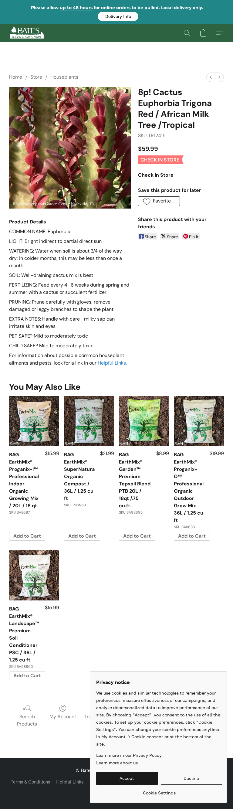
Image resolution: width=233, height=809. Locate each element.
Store (36, 77)
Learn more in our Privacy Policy (129, 755)
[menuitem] (211, 77)
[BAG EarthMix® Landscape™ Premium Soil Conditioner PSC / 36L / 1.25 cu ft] (34, 575)
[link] (159, 791)
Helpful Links (69, 782)
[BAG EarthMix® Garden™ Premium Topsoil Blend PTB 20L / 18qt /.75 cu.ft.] (144, 421)
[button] (118, 16)
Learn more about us (117, 762)
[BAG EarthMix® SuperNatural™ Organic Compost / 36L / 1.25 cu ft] (89, 421)
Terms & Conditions (30, 782)
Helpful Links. (112, 363)
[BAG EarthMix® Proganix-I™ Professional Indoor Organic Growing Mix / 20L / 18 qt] (34, 421)
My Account (62, 716)
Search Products (27, 720)
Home (15, 77)
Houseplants (64, 77)
